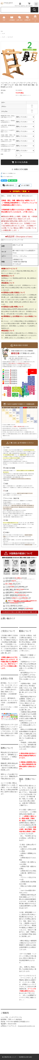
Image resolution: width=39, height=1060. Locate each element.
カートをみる (29, 5)
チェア (3, 33)
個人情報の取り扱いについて (9, 1057)
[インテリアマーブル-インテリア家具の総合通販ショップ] (7, 4)
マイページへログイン (20, 5)
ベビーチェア (10, 37)
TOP (4, 20)
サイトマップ (35, 20)
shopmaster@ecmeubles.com (26, 1026)
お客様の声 (27, 20)
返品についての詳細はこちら (9, 173)
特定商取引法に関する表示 (25, 1057)
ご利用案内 (12, 20)
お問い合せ (20, 20)
